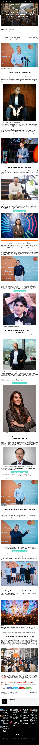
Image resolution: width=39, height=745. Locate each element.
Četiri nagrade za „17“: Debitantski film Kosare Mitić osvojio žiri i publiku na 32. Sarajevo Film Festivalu (25, 711)
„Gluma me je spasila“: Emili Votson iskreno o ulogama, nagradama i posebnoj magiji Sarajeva (5, 711)
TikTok (29, 682)
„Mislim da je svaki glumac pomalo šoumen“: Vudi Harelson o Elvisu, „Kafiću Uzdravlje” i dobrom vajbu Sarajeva (6, 722)
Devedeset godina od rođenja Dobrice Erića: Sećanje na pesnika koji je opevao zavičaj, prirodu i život (16, 718)
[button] (33, 6)
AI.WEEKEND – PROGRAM (19, 291)
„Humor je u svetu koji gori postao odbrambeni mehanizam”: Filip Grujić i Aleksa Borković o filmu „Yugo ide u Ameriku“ (6, 729)
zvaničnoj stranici (7, 682)
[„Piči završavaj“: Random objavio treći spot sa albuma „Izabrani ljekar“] (31, 710)
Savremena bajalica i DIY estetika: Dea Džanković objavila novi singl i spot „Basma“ (35, 721)
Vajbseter (22, 9)
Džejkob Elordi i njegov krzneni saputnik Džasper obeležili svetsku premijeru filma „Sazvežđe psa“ (25, 722)
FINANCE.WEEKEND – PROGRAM (19, 382)
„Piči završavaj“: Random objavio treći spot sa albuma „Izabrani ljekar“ (35, 711)
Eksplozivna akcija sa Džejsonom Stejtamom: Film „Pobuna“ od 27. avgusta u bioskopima (26, 717)
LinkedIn (25, 682)
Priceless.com (3, 677)
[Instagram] (36, 6)
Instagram (17, 682)
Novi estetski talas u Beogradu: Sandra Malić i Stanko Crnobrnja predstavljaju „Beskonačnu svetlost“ (16, 723)
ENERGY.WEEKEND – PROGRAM (19, 551)
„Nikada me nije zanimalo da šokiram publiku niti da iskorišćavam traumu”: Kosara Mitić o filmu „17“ (6, 717)
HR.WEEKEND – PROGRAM (19, 211)
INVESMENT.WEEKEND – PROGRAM (19, 472)
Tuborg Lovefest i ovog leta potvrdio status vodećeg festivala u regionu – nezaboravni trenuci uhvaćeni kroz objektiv (9, 694)
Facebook (22, 682)
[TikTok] (37, 6)
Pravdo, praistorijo (34, 692)
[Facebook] (35, 6)
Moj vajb (16, 9)
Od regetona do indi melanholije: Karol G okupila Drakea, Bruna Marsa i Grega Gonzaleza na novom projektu (35, 716)
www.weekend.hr (29, 136)
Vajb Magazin (12, 699)
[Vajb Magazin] (5, 701)
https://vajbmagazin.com (12, 700)
